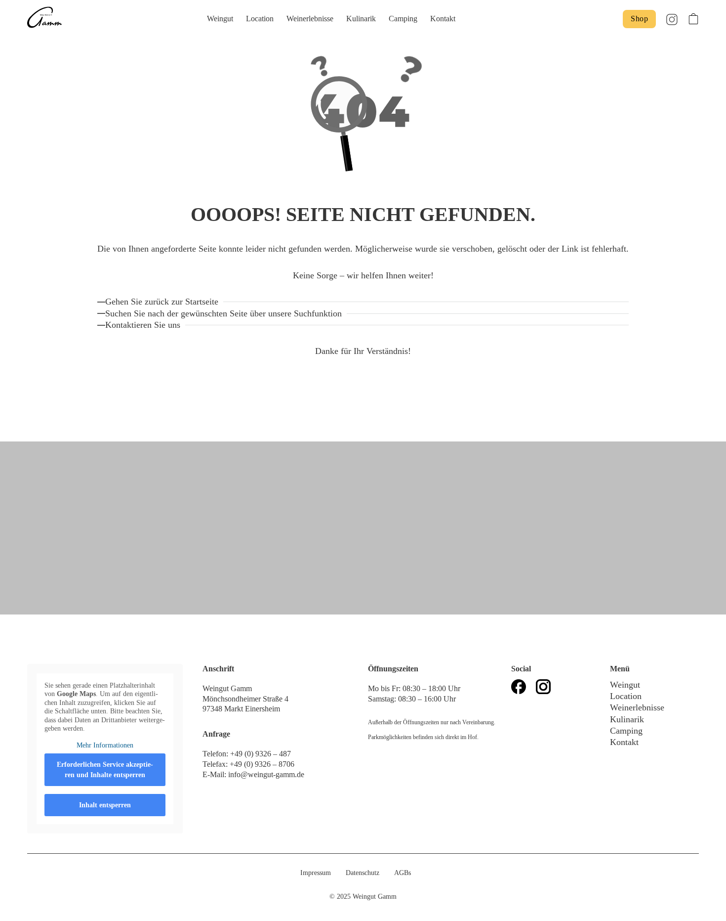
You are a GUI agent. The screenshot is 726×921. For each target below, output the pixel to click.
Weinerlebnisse (309, 18)
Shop (639, 18)
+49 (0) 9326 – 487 (261, 753)
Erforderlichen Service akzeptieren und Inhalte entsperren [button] (105, 770)
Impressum (315, 873)
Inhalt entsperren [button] (105, 805)
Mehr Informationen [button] (105, 745)
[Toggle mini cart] (693, 18)
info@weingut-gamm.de (266, 774)
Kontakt (442, 18)
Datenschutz (362, 873)
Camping (403, 18)
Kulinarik (361, 18)
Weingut (220, 18)
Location (260, 18)
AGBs (402, 873)
